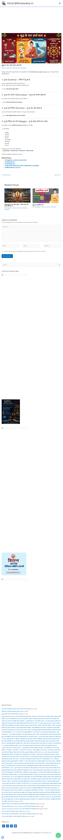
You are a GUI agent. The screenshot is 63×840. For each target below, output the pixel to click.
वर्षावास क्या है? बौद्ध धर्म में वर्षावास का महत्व (10, 711)
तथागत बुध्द (14, 68)
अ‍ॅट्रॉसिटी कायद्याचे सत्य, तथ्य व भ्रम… (13, 167)
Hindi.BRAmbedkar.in (20, 3)
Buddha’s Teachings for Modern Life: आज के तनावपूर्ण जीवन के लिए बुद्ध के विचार (20, 808)
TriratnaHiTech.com (46, 832)
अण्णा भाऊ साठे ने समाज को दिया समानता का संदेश (12, 811)
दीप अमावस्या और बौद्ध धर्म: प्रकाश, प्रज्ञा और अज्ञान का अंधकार (15, 708)
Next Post (58, 175)
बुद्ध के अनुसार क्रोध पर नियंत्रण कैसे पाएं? (10, 714)
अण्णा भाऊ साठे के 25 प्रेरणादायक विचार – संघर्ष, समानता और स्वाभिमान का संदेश (18, 813)
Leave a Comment (6, 68)
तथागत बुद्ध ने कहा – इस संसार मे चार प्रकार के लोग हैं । (16, 160)
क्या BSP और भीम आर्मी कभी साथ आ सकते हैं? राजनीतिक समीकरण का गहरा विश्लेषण (22, 165)
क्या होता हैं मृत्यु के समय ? (10, 162)
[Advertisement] (31, 19)
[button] (58, 835)
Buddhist (25, 208)
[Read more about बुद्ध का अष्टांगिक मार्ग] (46, 195)
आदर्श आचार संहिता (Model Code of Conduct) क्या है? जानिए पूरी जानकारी (18, 806)
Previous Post (6, 175)
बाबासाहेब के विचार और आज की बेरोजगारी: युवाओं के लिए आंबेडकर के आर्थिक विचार (18, 803)
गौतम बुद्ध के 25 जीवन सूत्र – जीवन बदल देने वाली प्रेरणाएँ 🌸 (16, 205)
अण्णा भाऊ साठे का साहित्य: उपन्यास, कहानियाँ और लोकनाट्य (14, 816)
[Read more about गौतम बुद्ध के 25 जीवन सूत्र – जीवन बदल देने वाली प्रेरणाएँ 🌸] (17, 195)
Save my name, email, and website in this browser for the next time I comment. (25, 251)
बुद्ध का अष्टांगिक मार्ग (38, 205)
